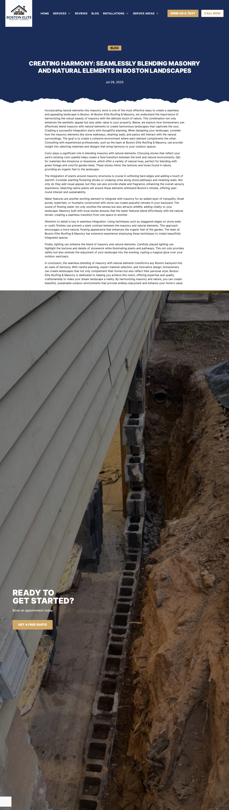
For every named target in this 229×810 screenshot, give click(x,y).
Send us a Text (182, 13)
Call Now (212, 13)
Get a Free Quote (32, 624)
